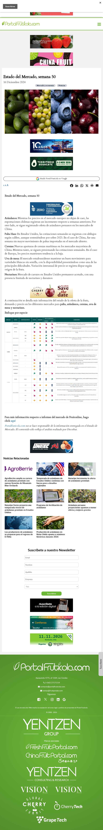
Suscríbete (100, 664)
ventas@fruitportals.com (53, 690)
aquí (13, 421)
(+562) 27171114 (52, 682)
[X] (86, 186)
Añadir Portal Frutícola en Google (53, 178)
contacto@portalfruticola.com (52, 686)
